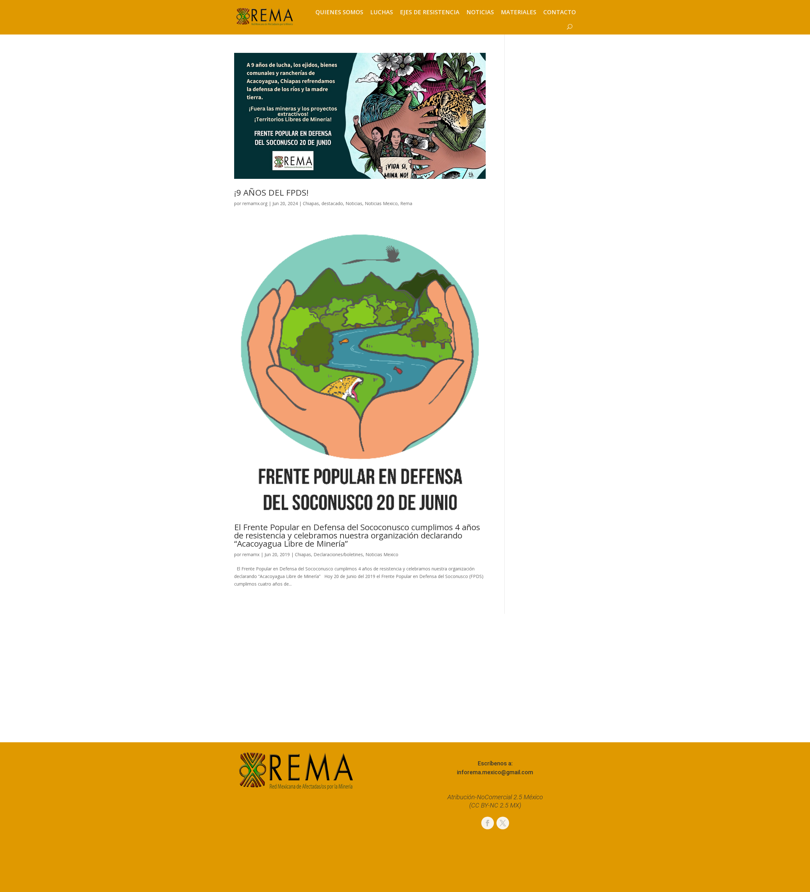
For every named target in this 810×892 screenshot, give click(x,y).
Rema (406, 203)
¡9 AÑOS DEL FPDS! (271, 192)
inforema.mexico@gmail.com (495, 772)
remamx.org (254, 203)
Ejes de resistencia (429, 12)
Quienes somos (339, 12)
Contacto (559, 12)
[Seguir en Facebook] (487, 823)
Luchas (381, 12)
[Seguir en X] (502, 823)
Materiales (518, 12)
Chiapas (311, 203)
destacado (332, 203)
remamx (250, 554)
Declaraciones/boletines (338, 554)
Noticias (480, 12)
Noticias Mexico (381, 203)
